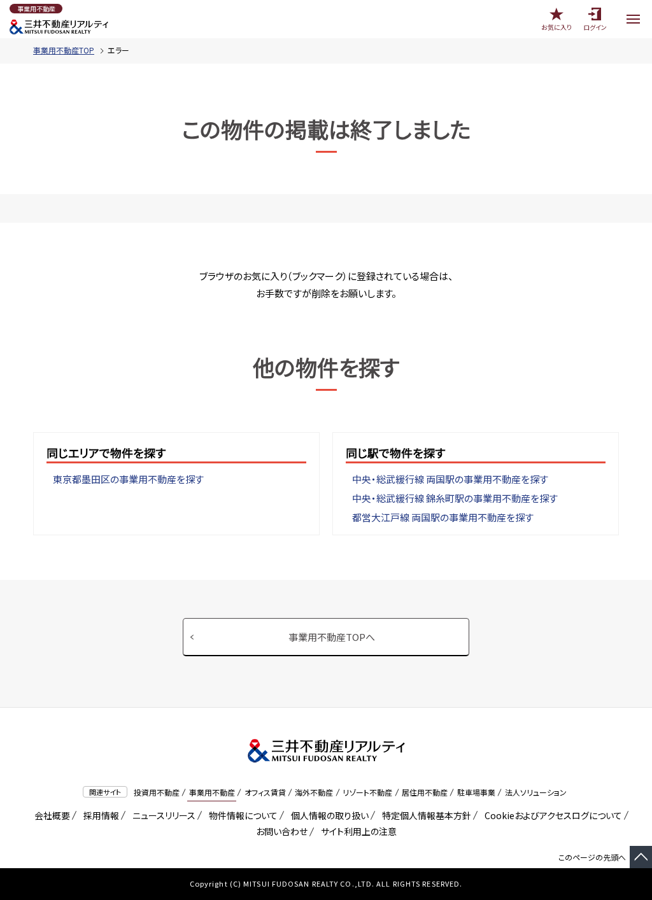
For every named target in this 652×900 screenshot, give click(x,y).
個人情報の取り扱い (328, 815)
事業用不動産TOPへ (331, 636)
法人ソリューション (536, 792)
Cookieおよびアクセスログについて (551, 815)
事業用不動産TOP (63, 50)
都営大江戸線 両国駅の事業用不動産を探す (443, 517)
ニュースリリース (161, 815)
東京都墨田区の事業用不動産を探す (128, 479)
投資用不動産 (157, 792)
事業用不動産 (212, 792)
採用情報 (99, 815)
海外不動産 (314, 792)
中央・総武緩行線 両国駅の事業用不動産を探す (450, 479)
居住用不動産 (425, 792)
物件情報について (241, 815)
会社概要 (50, 815)
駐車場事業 (476, 792)
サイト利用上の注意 (356, 831)
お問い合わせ (282, 831)
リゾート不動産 (367, 792)
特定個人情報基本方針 (424, 815)
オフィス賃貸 (265, 792)
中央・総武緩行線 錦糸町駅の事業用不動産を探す (455, 498)
